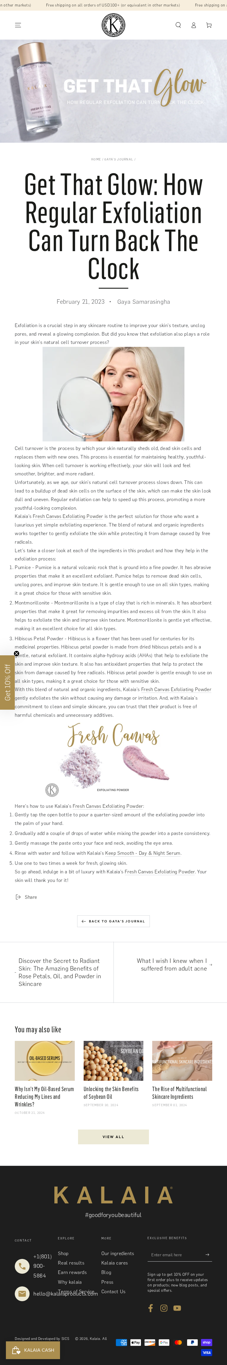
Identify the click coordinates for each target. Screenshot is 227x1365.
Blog (106, 1272)
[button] (178, 25)
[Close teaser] (17, 653)
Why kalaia (70, 1282)
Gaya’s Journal (118, 159)
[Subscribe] (208, 1254)
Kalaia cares (114, 1263)
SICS (65, 1339)
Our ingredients (117, 1253)
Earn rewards (72, 1272)
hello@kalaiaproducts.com (65, 1294)
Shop (63, 1253)
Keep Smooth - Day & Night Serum (143, 853)
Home (96, 159)
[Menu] (18, 25)
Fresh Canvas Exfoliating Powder (68, 516)
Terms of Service (76, 1291)
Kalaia (95, 1339)
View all (113, 1137)
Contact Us (113, 1291)
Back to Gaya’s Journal (117, 921)
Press (107, 1282)
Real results (71, 1263)
